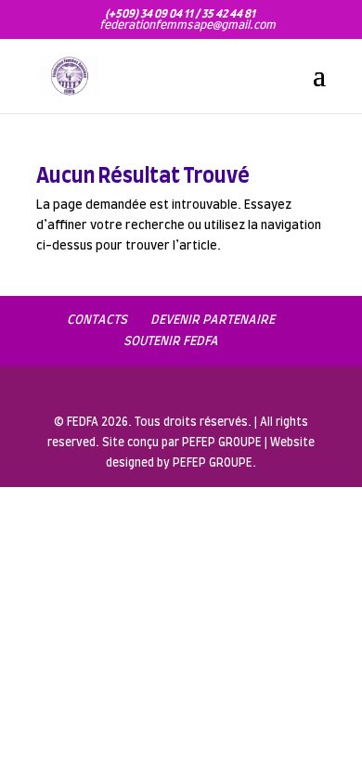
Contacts (97, 320)
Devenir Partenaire (212, 320)
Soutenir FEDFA (170, 342)
